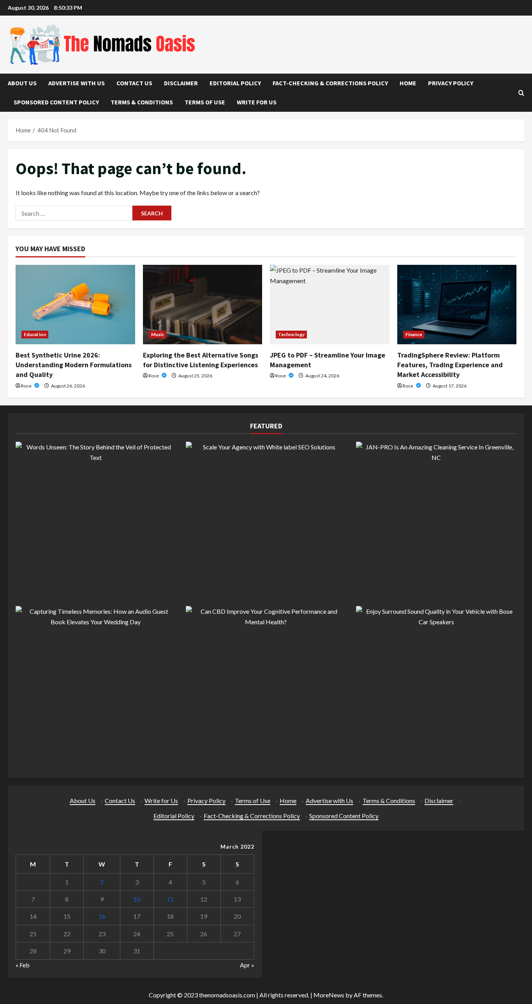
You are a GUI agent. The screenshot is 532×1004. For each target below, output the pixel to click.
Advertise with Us (76, 83)
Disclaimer (181, 83)
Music (157, 334)
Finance (414, 334)
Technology (291, 334)
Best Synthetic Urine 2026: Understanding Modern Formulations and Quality (74, 365)
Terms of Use (205, 102)
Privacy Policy (450, 83)
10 (136, 899)
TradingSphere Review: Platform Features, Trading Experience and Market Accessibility (450, 365)
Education (35, 334)
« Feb (23, 965)
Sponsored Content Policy (56, 102)
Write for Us (257, 102)
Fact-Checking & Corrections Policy (330, 83)
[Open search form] (521, 92)
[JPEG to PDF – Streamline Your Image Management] (329, 304)
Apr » (247, 965)
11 (170, 899)
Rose (26, 386)
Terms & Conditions (142, 102)
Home (408, 83)
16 (102, 916)
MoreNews (329, 995)
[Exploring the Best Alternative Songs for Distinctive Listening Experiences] (202, 304)
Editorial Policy (235, 83)
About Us (22, 83)
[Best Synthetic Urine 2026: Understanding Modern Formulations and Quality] (75, 304)
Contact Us (134, 83)
